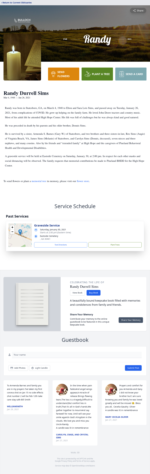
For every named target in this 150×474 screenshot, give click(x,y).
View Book (77, 292)
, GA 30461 (45, 239)
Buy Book (93, 292)
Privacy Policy (66, 461)
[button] (20, 232)
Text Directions (61, 245)
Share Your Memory (130, 320)
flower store (83, 181)
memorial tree (38, 181)
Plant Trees (115, 245)
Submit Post (133, 367)
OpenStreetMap (78, 465)
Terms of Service (83, 461)
